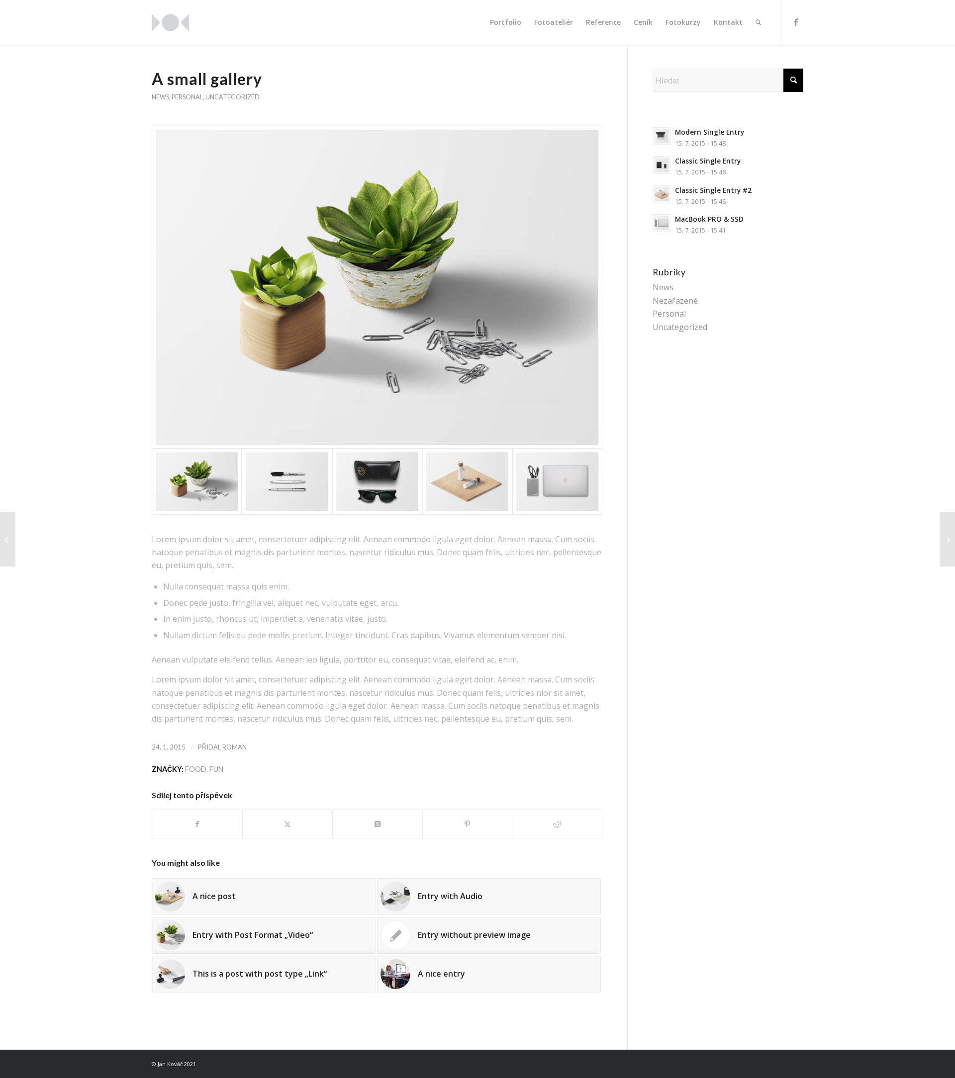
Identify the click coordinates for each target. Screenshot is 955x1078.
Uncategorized (232, 97)
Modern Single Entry (709, 132)
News (160, 97)
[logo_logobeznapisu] (170, 22)
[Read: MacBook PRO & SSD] (661, 223)
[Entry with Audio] (947, 539)
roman (234, 747)
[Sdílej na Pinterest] (467, 824)
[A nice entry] (7, 539)
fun (216, 769)
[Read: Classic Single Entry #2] (661, 194)
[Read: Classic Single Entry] (661, 165)
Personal (187, 97)
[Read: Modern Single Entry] (661, 136)
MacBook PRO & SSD (709, 219)
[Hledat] (758, 22)
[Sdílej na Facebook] (197, 824)
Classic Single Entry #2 (713, 190)
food (195, 769)
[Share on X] (377, 824)
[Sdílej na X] (287, 824)
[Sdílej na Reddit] (557, 824)
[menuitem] (505, 22)
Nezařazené (675, 300)
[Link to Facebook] (795, 21)
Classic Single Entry (708, 161)
